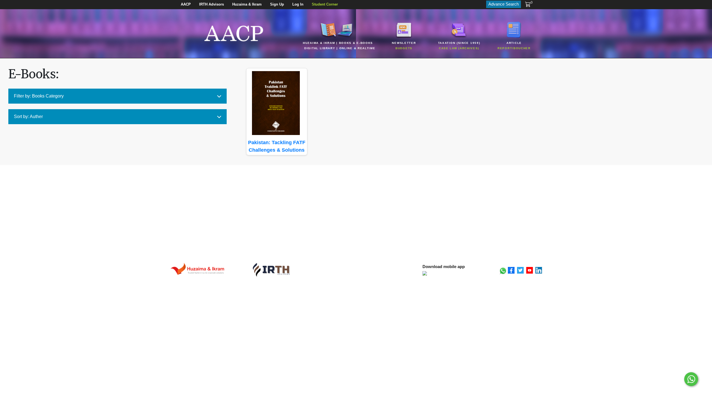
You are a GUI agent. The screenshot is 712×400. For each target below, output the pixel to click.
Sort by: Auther (28, 116)
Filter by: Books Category (39, 96)
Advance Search (503, 4)
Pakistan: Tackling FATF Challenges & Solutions (276, 146)
